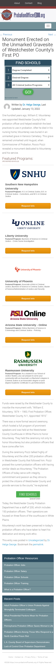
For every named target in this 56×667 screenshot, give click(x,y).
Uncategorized (36, 540)
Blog (39, 3)
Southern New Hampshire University (21, 186)
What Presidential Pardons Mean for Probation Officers (26, 617)
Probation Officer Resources (21, 558)
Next (52, 34)
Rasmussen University (19, 370)
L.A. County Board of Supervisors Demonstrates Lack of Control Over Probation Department (27, 644)
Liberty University (16, 235)
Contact (28, 3)
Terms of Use (43, 657)
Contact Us (19, 657)
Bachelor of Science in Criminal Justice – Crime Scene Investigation (26, 240)
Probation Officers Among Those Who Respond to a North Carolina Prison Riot (28, 634)
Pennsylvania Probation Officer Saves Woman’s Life (28, 626)
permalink (38, 544)
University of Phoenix (19, 281)
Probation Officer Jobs (14, 565)
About (17, 3)
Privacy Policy (30, 657)
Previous (6, 34)
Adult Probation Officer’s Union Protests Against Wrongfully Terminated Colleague (26, 607)
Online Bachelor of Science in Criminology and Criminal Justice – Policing (25, 329)
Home (10, 657)
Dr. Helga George (31, 104)
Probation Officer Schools (16, 577)
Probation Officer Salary (15, 571)
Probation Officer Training (16, 583)
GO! (28, 92)
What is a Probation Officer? (17, 589)
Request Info (28, 206)
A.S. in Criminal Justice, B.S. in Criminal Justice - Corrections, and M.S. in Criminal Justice (26, 194)
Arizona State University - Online (26, 325)
